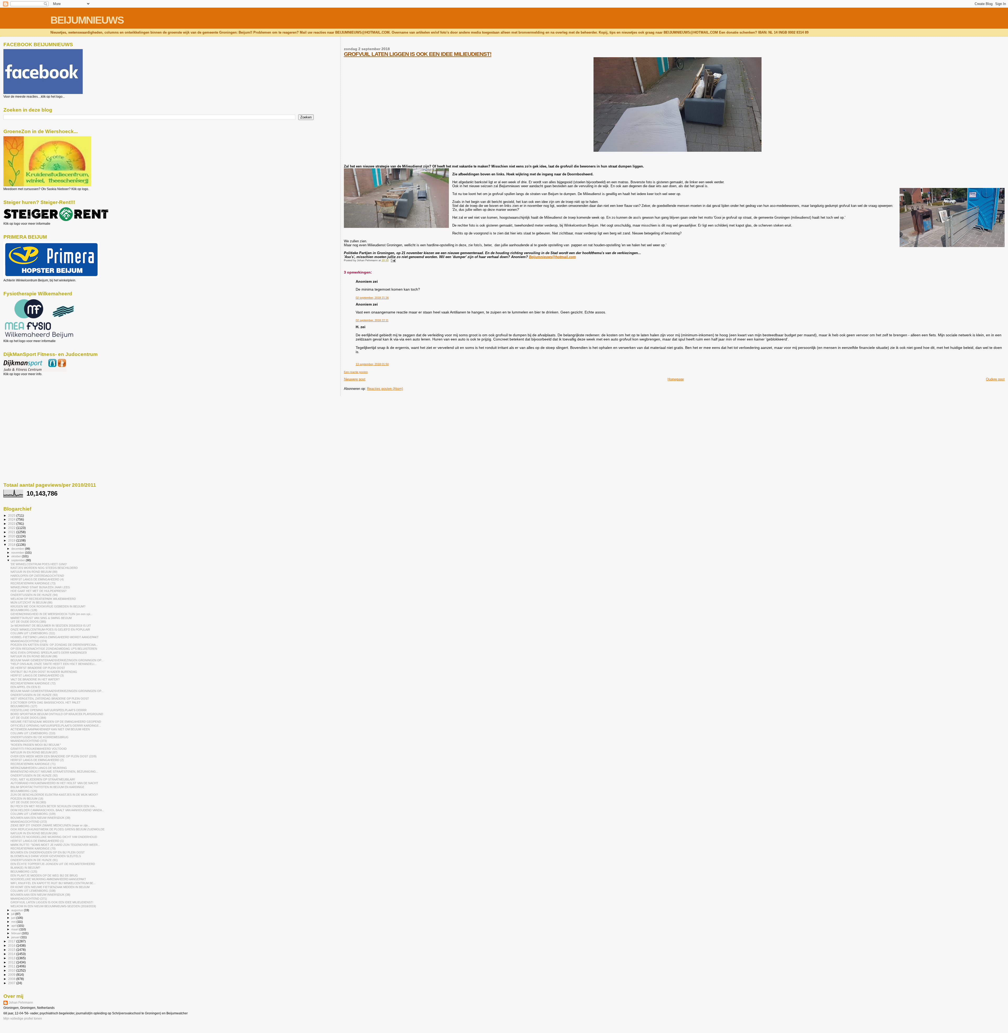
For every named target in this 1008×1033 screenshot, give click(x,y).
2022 (12, 527)
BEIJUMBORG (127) (23, 706)
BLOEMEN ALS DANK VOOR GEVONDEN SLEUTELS (45, 856)
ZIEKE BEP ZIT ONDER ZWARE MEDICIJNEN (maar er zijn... (50, 825)
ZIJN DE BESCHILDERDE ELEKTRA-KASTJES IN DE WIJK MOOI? (54, 794)
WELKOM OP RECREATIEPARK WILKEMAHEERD (43, 598)
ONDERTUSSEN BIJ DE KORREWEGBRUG (39, 737)
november (18, 552)
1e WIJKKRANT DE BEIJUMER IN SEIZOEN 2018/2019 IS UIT (50, 625)
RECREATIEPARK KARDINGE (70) (33, 848)
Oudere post (995, 379)
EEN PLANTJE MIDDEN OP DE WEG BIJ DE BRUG (44, 875)
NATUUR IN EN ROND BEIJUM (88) (33, 656)
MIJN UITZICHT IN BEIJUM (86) (31, 602)
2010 (12, 970)
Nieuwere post (354, 379)
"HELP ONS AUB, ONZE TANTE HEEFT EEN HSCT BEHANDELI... (53, 663)
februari (16, 933)
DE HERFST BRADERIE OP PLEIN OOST (37, 667)
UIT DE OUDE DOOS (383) (28, 802)
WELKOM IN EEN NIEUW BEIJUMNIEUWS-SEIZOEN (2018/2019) (53, 906)
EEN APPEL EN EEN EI (25, 687)
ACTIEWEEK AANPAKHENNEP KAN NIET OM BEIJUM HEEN (50, 729)
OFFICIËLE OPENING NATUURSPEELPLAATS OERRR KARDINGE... (55, 725)
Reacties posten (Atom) (385, 389)
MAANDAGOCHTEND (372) (28, 821)
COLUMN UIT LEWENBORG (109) (33, 813)
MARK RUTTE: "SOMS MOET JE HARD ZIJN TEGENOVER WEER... (55, 844)
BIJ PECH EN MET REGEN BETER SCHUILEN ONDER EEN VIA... (53, 806)
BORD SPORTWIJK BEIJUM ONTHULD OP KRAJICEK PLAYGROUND (56, 714)
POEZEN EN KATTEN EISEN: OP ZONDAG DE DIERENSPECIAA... (54, 644)
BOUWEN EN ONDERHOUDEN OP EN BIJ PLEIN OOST (47, 852)
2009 (12, 974)
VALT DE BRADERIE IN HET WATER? (35, 679)
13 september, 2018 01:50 (372, 364)
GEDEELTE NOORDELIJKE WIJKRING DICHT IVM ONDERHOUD (53, 836)
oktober (16, 556)
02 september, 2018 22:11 (372, 320)
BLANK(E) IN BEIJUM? (25, 867)
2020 (12, 536)
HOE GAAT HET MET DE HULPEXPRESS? (38, 590)
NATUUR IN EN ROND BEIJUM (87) (33, 752)
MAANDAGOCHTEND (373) (28, 740)
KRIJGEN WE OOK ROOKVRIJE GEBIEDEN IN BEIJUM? (47, 606)
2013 (12, 958)
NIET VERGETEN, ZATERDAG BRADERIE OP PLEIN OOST (49, 698)
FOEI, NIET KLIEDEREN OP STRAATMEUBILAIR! (42, 779)
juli (13, 913)
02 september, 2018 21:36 (372, 297)
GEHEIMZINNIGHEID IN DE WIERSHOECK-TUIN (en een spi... (51, 614)
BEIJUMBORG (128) (23, 610)
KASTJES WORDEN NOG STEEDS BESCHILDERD (44, 567)
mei (14, 921)
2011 (12, 966)
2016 (12, 945)
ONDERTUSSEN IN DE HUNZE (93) (34, 694)
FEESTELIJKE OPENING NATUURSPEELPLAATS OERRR (48, 710)
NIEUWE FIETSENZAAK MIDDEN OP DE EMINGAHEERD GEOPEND (55, 721)
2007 (12, 983)
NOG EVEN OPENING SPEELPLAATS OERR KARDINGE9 (48, 652)
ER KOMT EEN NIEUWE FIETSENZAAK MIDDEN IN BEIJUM (50, 887)
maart (15, 929)
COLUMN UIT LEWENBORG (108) (33, 890)
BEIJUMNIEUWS (87, 20)
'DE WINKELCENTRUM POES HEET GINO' (38, 564)
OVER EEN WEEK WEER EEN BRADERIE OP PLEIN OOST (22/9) (53, 756)
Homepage (676, 379)
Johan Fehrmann (21, 1002)
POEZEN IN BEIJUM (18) (26, 798)
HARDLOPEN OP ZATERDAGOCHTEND (37, 575)
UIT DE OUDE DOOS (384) (28, 717)
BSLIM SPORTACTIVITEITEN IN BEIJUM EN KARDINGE (47, 787)
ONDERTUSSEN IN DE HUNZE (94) (34, 594)
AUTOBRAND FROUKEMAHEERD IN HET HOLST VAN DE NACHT (54, 783)
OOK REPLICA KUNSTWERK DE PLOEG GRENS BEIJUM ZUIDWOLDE (57, 829)
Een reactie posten (356, 372)
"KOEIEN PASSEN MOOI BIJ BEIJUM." (35, 744)
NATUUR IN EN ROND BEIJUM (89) (33, 571)
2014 (12, 954)
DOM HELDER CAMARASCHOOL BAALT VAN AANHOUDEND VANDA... (57, 810)
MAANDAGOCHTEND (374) (28, 641)
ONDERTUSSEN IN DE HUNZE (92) (34, 775)
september (18, 560)
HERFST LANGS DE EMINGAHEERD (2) (37, 760)
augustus (17, 910)
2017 (12, 941)
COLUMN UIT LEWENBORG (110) (32, 733)
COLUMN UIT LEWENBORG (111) (32, 633)
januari (15, 937)
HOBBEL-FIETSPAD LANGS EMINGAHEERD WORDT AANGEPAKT (54, 637)
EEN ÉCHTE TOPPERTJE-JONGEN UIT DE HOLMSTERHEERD (52, 864)
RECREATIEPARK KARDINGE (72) (33, 683)
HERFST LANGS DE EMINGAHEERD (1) (37, 840)
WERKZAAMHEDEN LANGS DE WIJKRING (38, 767)
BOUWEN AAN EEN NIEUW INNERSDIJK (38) (40, 894)
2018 (12, 544)
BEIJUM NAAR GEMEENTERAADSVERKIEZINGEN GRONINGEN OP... (56, 660)
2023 (12, 523)
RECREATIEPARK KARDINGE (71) (33, 763)
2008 (12, 978)
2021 (12, 532)
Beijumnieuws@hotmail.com (552, 257)
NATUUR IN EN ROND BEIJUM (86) (33, 833)
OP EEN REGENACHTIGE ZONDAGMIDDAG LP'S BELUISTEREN (53, 648)
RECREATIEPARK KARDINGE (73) (33, 583)
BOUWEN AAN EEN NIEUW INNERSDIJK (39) (40, 817)
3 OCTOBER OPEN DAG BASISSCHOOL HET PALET (45, 702)
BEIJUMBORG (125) (23, 871)
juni (13, 917)
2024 (12, 519)
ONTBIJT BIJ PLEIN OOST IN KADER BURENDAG (43, 671)
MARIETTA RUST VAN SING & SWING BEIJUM (41, 618)
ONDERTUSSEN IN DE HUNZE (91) (34, 860)
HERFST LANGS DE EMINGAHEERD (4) (37, 579)
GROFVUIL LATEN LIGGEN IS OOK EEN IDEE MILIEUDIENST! (417, 54)
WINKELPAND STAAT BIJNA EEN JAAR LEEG (40, 587)
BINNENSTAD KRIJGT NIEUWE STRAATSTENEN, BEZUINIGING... (54, 771)
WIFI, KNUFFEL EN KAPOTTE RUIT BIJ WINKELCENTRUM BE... (53, 883)
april (14, 925)
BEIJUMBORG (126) (23, 791)
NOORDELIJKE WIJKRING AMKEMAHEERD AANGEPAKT (48, 879)
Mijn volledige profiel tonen (22, 1018)
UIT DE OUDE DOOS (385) (28, 621)
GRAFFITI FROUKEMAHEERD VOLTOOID (38, 748)
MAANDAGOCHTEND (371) (28, 898)
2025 (12, 515)
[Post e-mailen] (393, 260)
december (18, 548)
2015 (12, 949)
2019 (12, 540)
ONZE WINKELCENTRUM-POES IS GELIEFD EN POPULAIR (50, 629)
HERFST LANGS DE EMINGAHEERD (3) (37, 675)
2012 (12, 962)
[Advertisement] (27, 404)
